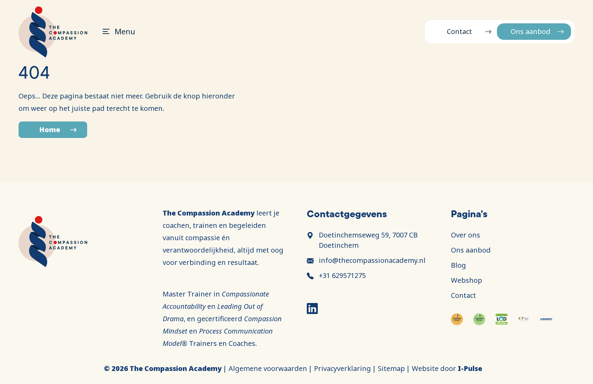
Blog (458, 265)
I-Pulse (470, 368)
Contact (459, 31)
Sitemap (391, 368)
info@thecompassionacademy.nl (372, 260)
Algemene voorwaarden (268, 368)
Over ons (465, 235)
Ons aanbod (530, 31)
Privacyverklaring (342, 368)
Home (49, 129)
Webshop (466, 280)
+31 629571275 (342, 275)
